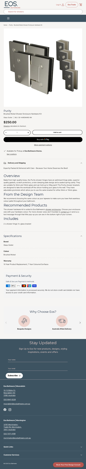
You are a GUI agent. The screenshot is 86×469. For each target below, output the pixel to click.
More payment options (43, 145)
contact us (65, 212)
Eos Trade (72, 5)
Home (5, 25)
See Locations (12, 154)
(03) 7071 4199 (9, 434)
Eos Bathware (13, 463)
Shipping (7, 126)
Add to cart (57, 132)
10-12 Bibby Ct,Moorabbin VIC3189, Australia (10, 392)
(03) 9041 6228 (10, 399)
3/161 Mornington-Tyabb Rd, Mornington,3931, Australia (13, 427)
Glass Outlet (8, 117)
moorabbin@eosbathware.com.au (17, 404)
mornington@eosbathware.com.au (17, 438)
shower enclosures (53, 209)
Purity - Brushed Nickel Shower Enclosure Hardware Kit (25, 25)
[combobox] (43, 11)
